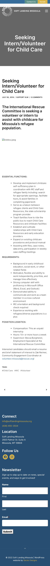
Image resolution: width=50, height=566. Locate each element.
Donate (42, 2)
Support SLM (22, 97)
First (4, 496)
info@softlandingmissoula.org (17, 421)
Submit (7, 531)
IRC (17, 370)
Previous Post (15, 389)
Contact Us (31, 2)
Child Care (8, 370)
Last (4, 509)
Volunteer (26, 370)
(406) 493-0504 (10, 425)
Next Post (36, 389)
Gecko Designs (30, 560)
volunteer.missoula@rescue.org (18, 358)
